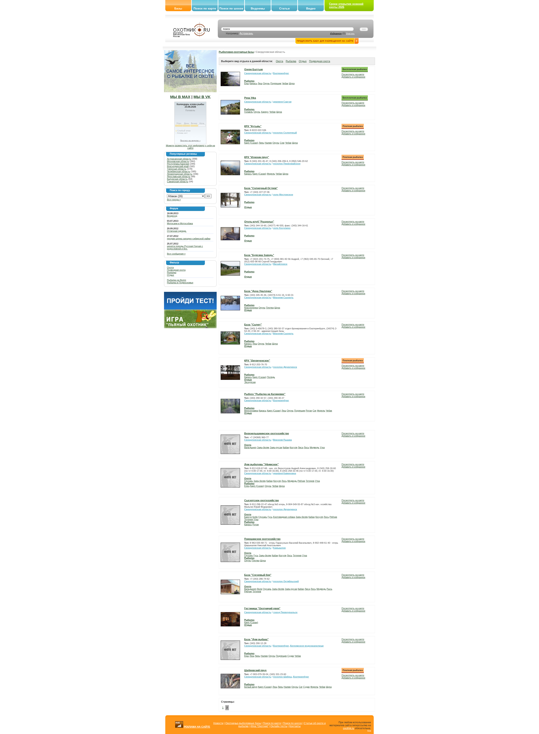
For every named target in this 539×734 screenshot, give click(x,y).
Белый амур (250, 687)
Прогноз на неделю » (190, 141)
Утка (322, 447)
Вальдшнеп (250, 447)
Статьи (284, 8)
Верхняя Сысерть (283, 297)
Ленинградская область (179, 174)
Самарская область (177, 181)
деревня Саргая (282, 101)
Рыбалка (171, 272)
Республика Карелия (178, 164)
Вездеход (172, 216)
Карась (253, 83)
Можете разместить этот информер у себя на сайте (190, 146)
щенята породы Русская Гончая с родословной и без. (185, 247)
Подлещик (275, 83)
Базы (178, 8)
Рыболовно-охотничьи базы (236, 52)
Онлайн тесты (278, 726)
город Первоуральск (285, 612)
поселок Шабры (282, 676)
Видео (311, 8)
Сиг (314, 410)
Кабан (286, 447)
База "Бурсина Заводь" (259, 255)
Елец (246, 486)
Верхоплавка (251, 410)
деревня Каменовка (284, 473)
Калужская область (177, 179)
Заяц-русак (276, 447)
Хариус (265, 112)
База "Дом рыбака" (256, 639)
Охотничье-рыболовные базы (243, 723)
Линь (261, 142)
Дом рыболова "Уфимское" (261, 464)
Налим (268, 142)
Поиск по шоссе (231, 8)
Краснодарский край (178, 166)
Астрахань (246, 33)
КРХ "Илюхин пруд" (256, 157)
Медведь (314, 447)
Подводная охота (176, 270)
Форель (271, 173)
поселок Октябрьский (286, 581)
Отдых (170, 275)
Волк (259, 589)
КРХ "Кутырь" (252, 126)
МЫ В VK (202, 97)
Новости (218, 723)
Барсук (248, 517)
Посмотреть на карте (353, 74)
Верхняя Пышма (282, 440)
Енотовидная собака (284, 517)
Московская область (178, 161)
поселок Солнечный (285, 132)
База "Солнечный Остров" (261, 188)
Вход (369, 730)
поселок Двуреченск (285, 367)
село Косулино (282, 228)
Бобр (255, 517)
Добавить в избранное (353, 77)
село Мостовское (283, 194)
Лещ (260, 83)
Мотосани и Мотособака (180, 223)
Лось (306, 447)
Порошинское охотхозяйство (262, 539)
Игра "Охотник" (259, 726)
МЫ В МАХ (180, 97)
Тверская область (176, 169)
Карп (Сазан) (251, 142)
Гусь (270, 517)
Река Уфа (250, 97)
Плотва (270, 307)
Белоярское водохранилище (307, 646)
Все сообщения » (176, 253)
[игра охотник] (190, 327)
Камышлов (279, 548)
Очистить (350, 34)
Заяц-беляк (263, 447)
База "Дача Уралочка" (258, 291)
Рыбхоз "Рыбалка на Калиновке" (265, 394)
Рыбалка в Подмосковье (180, 282)
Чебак (285, 83)
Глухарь (248, 481)
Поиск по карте (204, 8)
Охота (170, 267)
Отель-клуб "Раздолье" (259, 221)
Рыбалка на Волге (176, 280)
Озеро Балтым (253, 69)
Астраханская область (179, 158)
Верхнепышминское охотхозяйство (266, 433)
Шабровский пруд (255, 670)
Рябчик (301, 481)
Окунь (266, 83)
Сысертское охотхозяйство (261, 500)
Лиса (300, 447)
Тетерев (310, 481)
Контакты (295, 726)
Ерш (246, 83)
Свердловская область (257, 73)
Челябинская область (178, 171)
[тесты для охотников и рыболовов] (190, 308)
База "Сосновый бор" (257, 575)
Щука (292, 83)
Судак (290, 656)
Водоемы (258, 8)
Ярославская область (178, 176)
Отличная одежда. (177, 231)
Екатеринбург (281, 73)
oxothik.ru (348, 728)
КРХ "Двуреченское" (257, 360)
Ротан (309, 410)
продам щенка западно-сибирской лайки (188, 238)
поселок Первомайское (286, 163)
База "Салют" (253, 324)
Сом (282, 142)
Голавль (248, 112)
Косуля (293, 447)
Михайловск (280, 264)
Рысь (329, 589)
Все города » (174, 199)
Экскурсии (250, 382)
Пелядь (271, 377)
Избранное (336, 33)
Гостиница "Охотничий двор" (262, 608)
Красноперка (251, 307)
